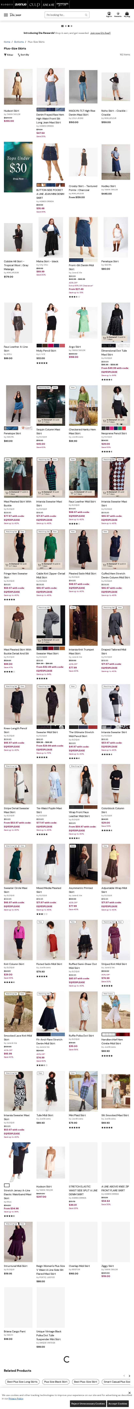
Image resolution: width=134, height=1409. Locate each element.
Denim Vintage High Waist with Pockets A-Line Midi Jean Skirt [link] (114, 1341)
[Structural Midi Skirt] (18, 1242)
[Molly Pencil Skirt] (50, 322)
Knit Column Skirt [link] (14, 965)
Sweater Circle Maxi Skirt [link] (15, 891)
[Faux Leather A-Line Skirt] (18, 322)
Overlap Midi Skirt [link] (79, 1267)
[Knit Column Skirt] (18, 940)
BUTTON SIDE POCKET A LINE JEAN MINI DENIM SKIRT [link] (50, 195)
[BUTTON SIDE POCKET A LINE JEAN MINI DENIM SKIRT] (51, 162)
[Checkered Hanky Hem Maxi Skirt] (83, 405)
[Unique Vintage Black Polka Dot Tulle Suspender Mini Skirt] (50, 1307)
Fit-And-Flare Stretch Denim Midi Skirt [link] (49, 1043)
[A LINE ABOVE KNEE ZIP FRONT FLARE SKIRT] (116, 1162)
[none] (18, 87)
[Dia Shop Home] (15, 15)
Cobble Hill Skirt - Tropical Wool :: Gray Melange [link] (16, 267)
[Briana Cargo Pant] (18, 1307)
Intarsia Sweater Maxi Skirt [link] (49, 505)
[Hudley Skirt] (115, 162)
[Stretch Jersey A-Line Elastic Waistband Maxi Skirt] (18, 1162)
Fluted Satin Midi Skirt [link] (49, 965)
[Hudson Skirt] (18, 87)
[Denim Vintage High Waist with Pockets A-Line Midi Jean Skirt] (116, 1307)
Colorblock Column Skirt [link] (112, 812)
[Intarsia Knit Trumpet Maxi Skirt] (83, 625)
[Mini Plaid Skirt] (83, 1091)
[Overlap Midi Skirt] (83, 1242)
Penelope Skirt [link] (110, 263)
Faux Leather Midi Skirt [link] (82, 503)
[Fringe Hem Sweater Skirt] (18, 549)
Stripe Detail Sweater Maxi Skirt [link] (16, 812)
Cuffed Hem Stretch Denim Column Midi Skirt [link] (115, 577)
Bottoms (19, 41)
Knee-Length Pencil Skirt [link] (15, 732)
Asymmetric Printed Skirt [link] (81, 891)
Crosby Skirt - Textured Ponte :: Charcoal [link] (83, 189)
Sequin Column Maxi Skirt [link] (48, 433)
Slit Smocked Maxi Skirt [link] (115, 1117)
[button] (109, 15)
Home (7, 41)
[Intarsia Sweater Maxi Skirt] (50, 477)
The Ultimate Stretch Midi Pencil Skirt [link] (81, 736)
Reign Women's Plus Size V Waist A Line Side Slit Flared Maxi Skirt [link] (50, 1271)
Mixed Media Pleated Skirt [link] (48, 891)
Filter (10, 54)
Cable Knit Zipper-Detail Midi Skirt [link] (50, 577)
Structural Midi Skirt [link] (15, 1267)
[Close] (129, 1392)
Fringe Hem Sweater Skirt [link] (16, 577)
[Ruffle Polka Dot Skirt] (83, 1011)
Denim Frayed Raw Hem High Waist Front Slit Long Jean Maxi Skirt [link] (50, 120)
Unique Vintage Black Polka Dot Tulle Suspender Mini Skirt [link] (48, 1337)
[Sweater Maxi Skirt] (50, 625)
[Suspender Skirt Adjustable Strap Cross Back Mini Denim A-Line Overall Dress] (51, 1382)
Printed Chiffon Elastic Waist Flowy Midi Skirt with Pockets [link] (82, 1337)
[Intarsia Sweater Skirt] (115, 704)
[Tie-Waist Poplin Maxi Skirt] (50, 784)
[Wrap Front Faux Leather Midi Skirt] (83, 784)
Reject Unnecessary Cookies (88, 1403)
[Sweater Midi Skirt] (50, 704)
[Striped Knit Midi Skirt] (115, 940)
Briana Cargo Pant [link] (14, 1333)
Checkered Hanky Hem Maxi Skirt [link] (82, 433)
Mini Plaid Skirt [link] (77, 1117)
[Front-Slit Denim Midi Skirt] (83, 237)
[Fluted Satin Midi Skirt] (50, 940)
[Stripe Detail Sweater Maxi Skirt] (18, 784)
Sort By (24, 54)
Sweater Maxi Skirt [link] (47, 655)
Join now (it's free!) (100, 33)
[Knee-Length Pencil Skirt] (18, 704)
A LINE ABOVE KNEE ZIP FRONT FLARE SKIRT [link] (115, 1190)
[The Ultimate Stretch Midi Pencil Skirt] (83, 704)
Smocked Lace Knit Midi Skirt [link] (18, 1039)
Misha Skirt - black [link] (47, 263)
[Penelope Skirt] (116, 237)
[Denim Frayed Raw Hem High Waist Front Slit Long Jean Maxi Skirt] (51, 87)
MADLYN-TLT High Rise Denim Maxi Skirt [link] (82, 114)
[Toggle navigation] (5, 15)
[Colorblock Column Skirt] (115, 784)
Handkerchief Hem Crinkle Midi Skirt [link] (112, 1043)
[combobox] (67, 15)
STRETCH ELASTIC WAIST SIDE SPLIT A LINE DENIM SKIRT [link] (83, 1192)
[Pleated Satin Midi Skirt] (83, 549)
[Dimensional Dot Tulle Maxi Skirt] (115, 322)
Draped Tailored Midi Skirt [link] (113, 653)
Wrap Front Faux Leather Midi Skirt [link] (79, 815)
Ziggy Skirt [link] (109, 1267)
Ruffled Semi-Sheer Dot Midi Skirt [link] (83, 967)
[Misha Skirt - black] (51, 237)
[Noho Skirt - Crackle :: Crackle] (115, 87)
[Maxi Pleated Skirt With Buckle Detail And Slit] (18, 625)
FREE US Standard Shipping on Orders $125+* (67, 22)
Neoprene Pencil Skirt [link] (114, 435)
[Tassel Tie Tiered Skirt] (115, 1382)
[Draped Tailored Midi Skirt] (115, 625)
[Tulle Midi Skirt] (50, 1091)
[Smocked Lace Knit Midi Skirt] (18, 1011)
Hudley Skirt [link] (109, 187)
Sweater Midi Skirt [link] (47, 734)
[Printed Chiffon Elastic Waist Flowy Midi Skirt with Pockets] (83, 1307)
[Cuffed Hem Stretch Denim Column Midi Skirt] (115, 549)
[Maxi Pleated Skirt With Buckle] (18, 477)
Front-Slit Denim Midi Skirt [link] (81, 269)
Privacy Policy (16, 1398)
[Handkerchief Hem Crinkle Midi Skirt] (115, 1012)
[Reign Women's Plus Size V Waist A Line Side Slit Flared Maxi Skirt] (50, 1242)
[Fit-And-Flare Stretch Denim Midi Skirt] (50, 1011)
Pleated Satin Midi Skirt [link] (82, 575)
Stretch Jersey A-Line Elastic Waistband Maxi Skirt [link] (17, 1196)
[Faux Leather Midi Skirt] (83, 477)
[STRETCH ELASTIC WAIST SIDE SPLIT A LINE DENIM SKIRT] (83, 1162)
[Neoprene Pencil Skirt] (115, 405)
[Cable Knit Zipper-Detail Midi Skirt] (50, 549)
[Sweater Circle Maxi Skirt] (18, 864)
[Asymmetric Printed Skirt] (83, 864)
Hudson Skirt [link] (12, 112)
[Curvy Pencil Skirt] (83, 1382)
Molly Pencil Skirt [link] (46, 352)
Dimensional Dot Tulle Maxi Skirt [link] (114, 354)
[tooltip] (7, 4)
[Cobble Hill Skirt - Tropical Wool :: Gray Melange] (18, 237)
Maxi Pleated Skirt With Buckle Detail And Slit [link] (17, 653)
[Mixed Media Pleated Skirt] (50, 864)
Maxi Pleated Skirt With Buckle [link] (17, 505)
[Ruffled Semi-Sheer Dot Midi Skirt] (83, 940)
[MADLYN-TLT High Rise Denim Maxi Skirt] (83, 87)
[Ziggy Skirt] (115, 1242)
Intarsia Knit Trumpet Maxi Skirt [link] (81, 653)
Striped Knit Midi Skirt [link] (114, 965)
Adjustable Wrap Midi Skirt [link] (114, 891)
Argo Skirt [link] (77, 348)
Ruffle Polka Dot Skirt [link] (81, 1037)
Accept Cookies (118, 1403)
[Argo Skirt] (83, 322)
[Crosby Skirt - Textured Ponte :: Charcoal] (83, 162)
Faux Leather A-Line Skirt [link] (16, 350)
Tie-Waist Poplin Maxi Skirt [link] (49, 812)
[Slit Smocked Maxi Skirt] (115, 1091)
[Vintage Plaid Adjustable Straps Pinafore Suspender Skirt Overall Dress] (18, 1382)
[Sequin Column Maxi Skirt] (50, 405)
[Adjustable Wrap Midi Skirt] (115, 864)
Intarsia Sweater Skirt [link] (114, 734)
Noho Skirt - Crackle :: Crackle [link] (114, 114)
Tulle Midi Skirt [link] (44, 1117)
